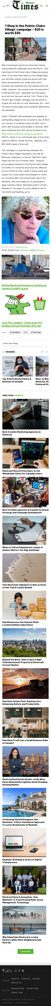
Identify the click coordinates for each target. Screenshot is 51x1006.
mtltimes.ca (25, 250)
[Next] (47, 352)
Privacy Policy (7, 1003)
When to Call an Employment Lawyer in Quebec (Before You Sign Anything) (22, 548)
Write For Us (16, 983)
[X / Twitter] (23, 970)
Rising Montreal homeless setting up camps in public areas (24, 287)
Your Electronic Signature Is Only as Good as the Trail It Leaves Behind (24, 586)
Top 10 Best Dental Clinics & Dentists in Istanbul (16, 380)
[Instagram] (16, 970)
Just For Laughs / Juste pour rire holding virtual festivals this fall (22, 324)
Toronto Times (32, 988)
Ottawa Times (17, 992)
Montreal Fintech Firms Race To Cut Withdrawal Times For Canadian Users (22, 472)
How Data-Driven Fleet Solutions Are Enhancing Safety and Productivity (21, 702)
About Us (15, 979)
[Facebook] (19, 970)
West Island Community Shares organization (22, 134)
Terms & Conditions (22, 1003)
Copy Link (37, 332)
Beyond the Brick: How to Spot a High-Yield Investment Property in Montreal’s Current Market (23, 662)
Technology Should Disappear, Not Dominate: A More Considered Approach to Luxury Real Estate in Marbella (23, 822)
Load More (25, 951)
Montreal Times (17, 988)
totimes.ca (39, 250)
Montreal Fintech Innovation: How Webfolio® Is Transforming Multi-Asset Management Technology (22, 900)
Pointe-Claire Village (10, 343)
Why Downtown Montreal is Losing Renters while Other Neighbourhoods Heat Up (21, 940)
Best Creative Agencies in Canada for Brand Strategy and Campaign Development (25, 511)
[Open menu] (46, 5)
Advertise (36, 979)
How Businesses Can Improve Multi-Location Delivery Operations (20, 623)
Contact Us (25, 979)
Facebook (16, 332)
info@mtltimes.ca (22, 247)
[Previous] (42, 352)
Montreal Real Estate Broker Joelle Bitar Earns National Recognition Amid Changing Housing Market (24, 782)
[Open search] (41, 5)
